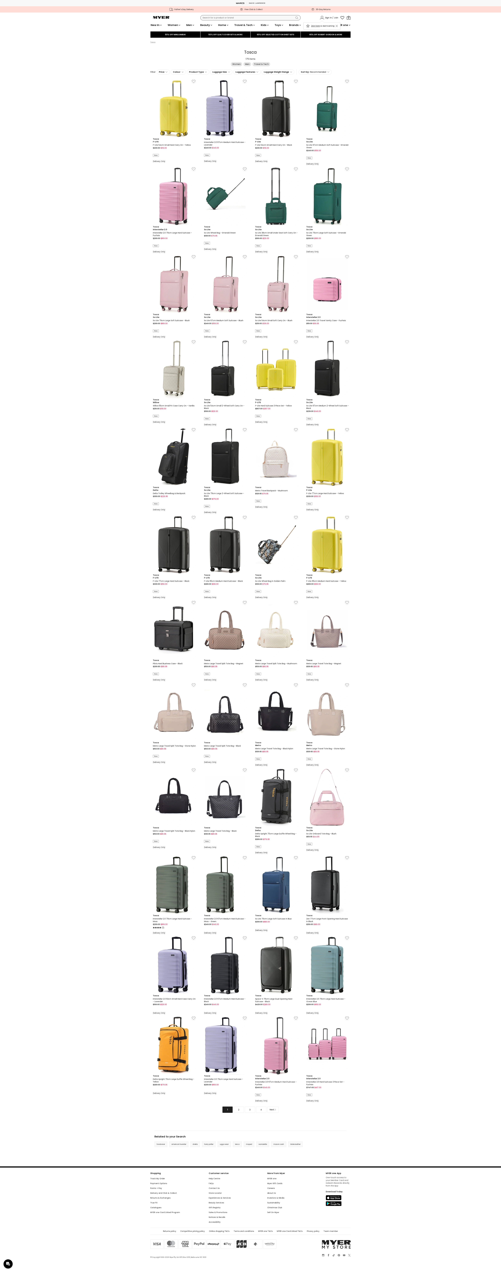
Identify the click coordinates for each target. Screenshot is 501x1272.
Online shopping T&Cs (219, 1231)
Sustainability (273, 1202)
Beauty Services (216, 1202)
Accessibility (214, 1222)
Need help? (8, 1263)
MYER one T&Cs (265, 1231)
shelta (195, 1144)
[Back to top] (494, 1266)
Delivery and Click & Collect (163, 1193)
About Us (271, 1193)
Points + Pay (156, 1188)
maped (249, 1144)
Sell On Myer (273, 1212)
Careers (271, 1188)
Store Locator (215, 1193)
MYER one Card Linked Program (165, 1212)
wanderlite (263, 1144)
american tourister (178, 1144)
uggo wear (224, 1144)
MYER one (271, 1178)
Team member (331, 1231)
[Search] (297, 17)
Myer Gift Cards (274, 1183)
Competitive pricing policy (192, 1231)
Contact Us (214, 1188)
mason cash (278, 1144)
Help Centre (214, 1178)
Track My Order (157, 1178)
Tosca (152, 42)
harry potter (208, 1144)
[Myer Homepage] (161, 19)
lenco (237, 1144)
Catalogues (155, 1207)
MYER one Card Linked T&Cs (290, 1231)
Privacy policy (313, 1231)
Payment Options (158, 1183)
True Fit (153, 1202)
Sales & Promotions (218, 1212)
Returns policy (169, 1231)
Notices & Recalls (217, 1217)
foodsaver (161, 1144)
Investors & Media (275, 1198)
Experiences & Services (220, 1198)
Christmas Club (274, 1207)
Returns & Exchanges (160, 1198)
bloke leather (295, 1144)
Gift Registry (214, 1207)
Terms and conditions (244, 1231)
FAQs (211, 1183)
